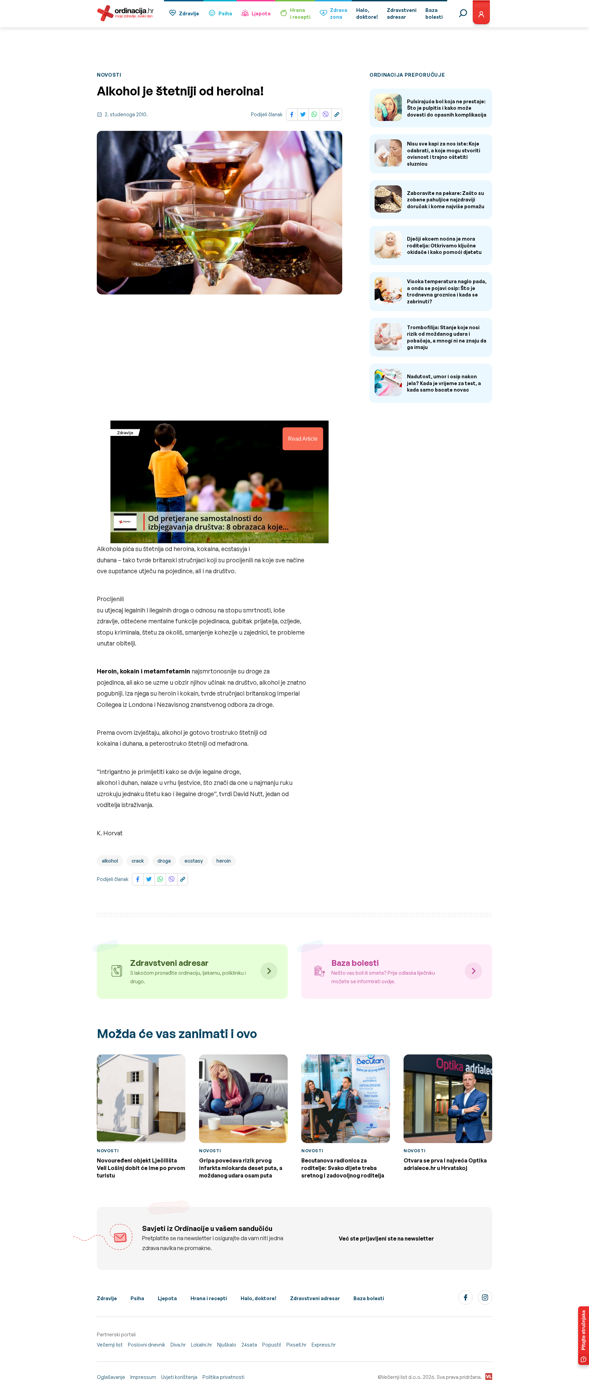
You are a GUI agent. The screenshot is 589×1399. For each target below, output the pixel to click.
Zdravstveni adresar (315, 1298)
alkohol (110, 861)
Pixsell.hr (296, 1345)
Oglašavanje (111, 1377)
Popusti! (271, 1345)
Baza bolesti (368, 1298)
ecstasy (193, 861)
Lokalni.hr (201, 1345)
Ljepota (261, 13)
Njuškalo (226, 1345)
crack (138, 861)
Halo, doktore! (258, 1298)
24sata (249, 1345)
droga (164, 861)
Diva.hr (178, 1345)
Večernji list (110, 1345)
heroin (223, 861)
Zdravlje (189, 13)
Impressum (143, 1377)
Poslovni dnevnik (146, 1345)
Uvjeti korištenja (179, 1377)
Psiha (225, 13)
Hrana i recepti (209, 1298)
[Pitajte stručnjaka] (583, 1335)
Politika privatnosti (223, 1377)
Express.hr (324, 1345)
